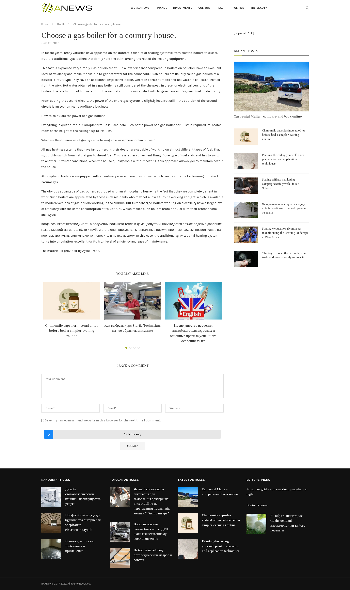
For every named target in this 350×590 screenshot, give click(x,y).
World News (140, 8)
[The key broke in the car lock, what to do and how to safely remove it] (246, 259)
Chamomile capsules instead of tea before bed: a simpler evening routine (71, 330)
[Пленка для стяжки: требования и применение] (51, 549)
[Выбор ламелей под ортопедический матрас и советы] (120, 558)
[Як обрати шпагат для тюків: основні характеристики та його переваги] (256, 523)
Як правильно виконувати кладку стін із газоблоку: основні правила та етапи (284, 208)
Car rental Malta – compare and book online (268, 116)
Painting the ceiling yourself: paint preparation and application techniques (283, 159)
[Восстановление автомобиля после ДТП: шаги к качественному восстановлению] (120, 532)
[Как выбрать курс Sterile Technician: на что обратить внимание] (132, 301)
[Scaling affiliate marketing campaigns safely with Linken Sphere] (246, 185)
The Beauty (259, 8)
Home (44, 24)
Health (221, 8)
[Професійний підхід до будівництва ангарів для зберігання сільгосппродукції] (51, 523)
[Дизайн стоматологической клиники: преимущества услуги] (51, 497)
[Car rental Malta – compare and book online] (271, 87)
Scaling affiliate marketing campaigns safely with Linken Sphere (280, 184)
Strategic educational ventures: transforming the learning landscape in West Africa (285, 233)
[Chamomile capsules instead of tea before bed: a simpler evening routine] (71, 301)
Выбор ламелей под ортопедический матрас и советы (153, 555)
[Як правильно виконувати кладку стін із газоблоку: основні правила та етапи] (246, 210)
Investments (182, 8)
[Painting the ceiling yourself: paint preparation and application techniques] (246, 161)
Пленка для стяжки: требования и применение (79, 546)
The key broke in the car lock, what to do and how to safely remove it (284, 255)
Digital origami (257, 505)
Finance (161, 8)
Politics (238, 8)
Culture (204, 8)
